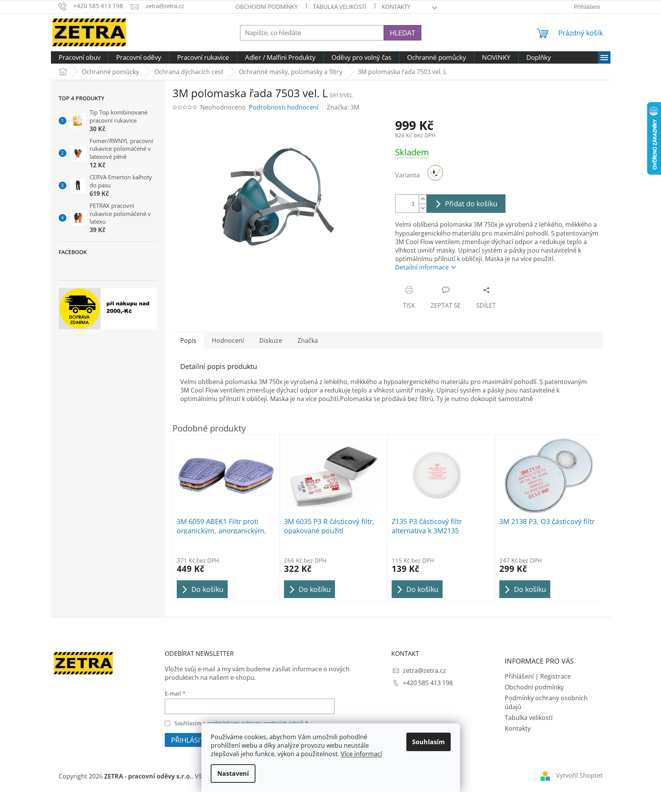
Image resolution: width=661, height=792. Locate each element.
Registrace (555, 676)
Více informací (361, 754)
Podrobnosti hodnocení (283, 107)
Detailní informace (422, 267)
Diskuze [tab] (270, 340)
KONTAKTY (396, 6)
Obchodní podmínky (266, 6)
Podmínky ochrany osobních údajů (546, 702)
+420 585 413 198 (428, 683)
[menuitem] (79, 57)
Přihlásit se (192, 740)
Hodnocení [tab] (228, 340)
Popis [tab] (188, 340)
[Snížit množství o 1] (422, 208)
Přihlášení (519, 676)
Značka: (343, 107)
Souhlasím (428, 742)
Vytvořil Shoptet (579, 775)
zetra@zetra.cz (424, 670)
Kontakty (518, 728)
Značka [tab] (308, 340)
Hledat (402, 32)
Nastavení (233, 773)
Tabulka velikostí (339, 6)
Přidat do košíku (471, 203)
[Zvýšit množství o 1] (422, 199)
